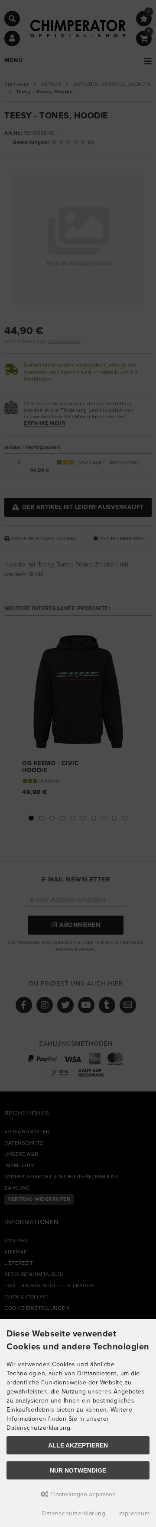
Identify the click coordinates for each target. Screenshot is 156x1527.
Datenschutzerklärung (73, 1514)
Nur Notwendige (78, 1470)
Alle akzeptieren (78, 1445)
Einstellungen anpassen (82, 1494)
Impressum (134, 1514)
